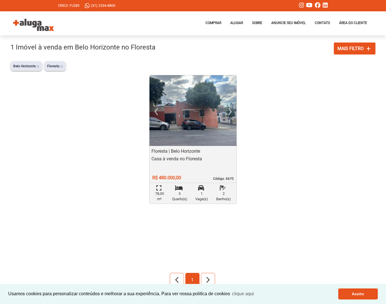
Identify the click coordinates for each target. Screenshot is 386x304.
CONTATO (322, 23)
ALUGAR (236, 23)
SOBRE (257, 23)
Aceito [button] (358, 294)
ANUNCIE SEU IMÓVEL (288, 23)
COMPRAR (213, 23)
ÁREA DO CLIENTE (353, 23)
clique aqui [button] (243, 293)
